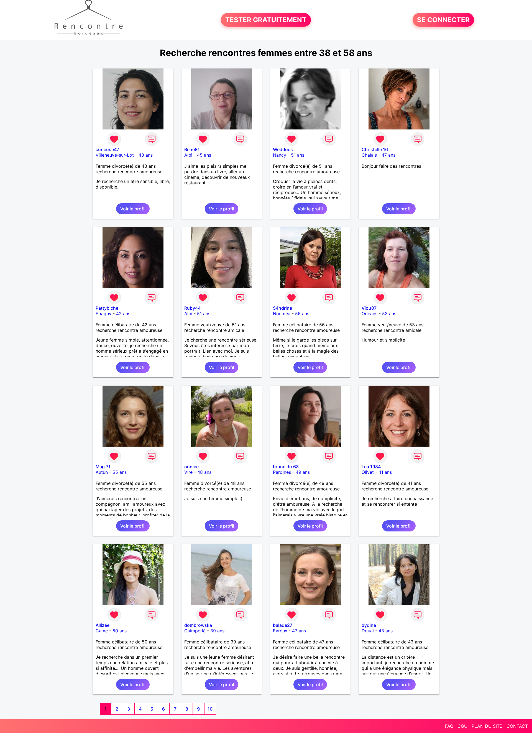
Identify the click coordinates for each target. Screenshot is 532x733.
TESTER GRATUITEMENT (265, 20)
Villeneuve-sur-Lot (115, 155)
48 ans (204, 472)
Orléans (369, 313)
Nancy (279, 155)
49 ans (303, 472)
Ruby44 (192, 308)
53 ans (389, 313)
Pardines (282, 472)
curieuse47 (107, 149)
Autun (102, 472)
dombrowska (198, 625)
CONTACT (517, 726)
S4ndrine (282, 308)
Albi (188, 155)
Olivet (368, 472)
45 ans (204, 155)
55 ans (119, 472)
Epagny (103, 313)
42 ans (123, 313)
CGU (462, 726)
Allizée (102, 625)
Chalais (369, 155)
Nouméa (281, 313)
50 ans (119, 630)
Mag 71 (103, 466)
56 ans (302, 313)
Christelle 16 (375, 149)
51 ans (297, 155)
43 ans (146, 155)
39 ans (217, 630)
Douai (368, 630)
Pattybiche (107, 308)
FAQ (449, 726)
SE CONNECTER (443, 20)
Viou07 (369, 308)
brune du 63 (286, 466)
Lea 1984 (371, 466)
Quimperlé (195, 630)
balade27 (282, 625)
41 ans (385, 472)
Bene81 (192, 149)
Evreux (280, 630)
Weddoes (283, 149)
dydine (369, 625)
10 (210, 709)
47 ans (388, 155)
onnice (191, 466)
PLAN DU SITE (487, 726)
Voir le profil (132, 209)
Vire (188, 472)
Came (102, 630)
